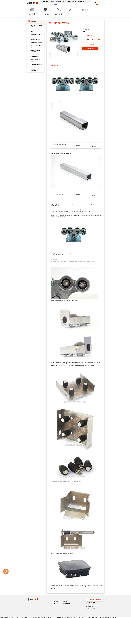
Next (79, 41)
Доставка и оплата (60, 1)
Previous (47, 41)
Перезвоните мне (90, 48)
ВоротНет (64, 612)
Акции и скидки (46, 1)
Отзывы (74, 1)
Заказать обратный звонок (95, 599)
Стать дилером (81, 1)
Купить (92, 44)
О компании (68, 1)
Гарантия (52, 1)
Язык (87, 1)
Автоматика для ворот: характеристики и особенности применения (36, 41)
